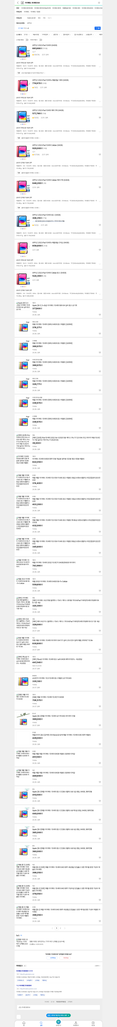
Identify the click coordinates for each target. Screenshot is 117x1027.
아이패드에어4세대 (87, 8)
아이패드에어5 (56, 8)
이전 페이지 (52, 928)
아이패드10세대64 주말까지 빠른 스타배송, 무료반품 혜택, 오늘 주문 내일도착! (38, 977)
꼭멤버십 (44, 980)
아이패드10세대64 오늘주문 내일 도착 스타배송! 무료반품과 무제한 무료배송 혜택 (39, 992)
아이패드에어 (76, 8)
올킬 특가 (27, 995)
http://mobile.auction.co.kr (28, 989)
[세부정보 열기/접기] (97, 1007)
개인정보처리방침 (61, 1002)
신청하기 (97, 966)
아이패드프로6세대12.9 (101, 8)
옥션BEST (20, 995)
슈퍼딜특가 (29, 980)
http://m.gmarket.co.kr (27, 974)
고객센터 (70, 1002)
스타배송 (37, 980)
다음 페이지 (65, 928)
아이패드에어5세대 (27, 8)
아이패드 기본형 (35, 12)
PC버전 (47, 1002)
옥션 (24, 985)
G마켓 (24, 971)
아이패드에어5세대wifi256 (42, 8)
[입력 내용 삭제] (99, 3)
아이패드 (26, 12)
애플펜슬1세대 (66, 8)
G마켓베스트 (20, 980)
